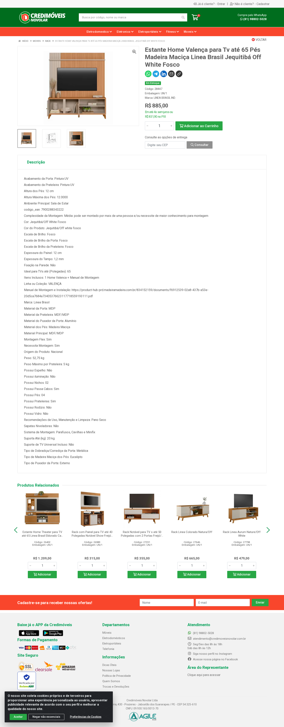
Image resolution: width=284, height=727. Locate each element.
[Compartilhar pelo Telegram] (156, 74)
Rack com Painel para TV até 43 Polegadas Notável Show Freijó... (92, 533)
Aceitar (18, 716)
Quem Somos (111, 681)
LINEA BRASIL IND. (165, 97)
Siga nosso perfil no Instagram (212, 653)
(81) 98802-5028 (255, 19)
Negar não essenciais (46, 716)
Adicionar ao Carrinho (201, 126)
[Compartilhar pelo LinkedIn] (163, 74)
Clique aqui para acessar (203, 675)
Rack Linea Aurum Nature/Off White (242, 533)
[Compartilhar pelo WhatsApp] (148, 74)
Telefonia (108, 649)
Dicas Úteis (109, 665)
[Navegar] (16, 530)
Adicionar (44, 574)
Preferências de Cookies (85, 716)
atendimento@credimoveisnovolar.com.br (219, 638)
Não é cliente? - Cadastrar (252, 3)
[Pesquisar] (183, 17)
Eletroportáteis (111, 643)
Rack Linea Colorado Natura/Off (191, 532)
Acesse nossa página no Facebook (215, 659)
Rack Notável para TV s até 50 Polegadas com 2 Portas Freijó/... (142, 533)
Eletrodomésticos (113, 638)
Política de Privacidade (116, 676)
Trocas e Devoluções (115, 686)
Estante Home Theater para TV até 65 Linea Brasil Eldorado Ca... (42, 533)
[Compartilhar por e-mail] (171, 74)
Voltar (260, 40)
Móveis (106, 632)
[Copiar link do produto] (179, 74)
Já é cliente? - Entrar (211, 3)
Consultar (201, 145)
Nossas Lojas (111, 670)
